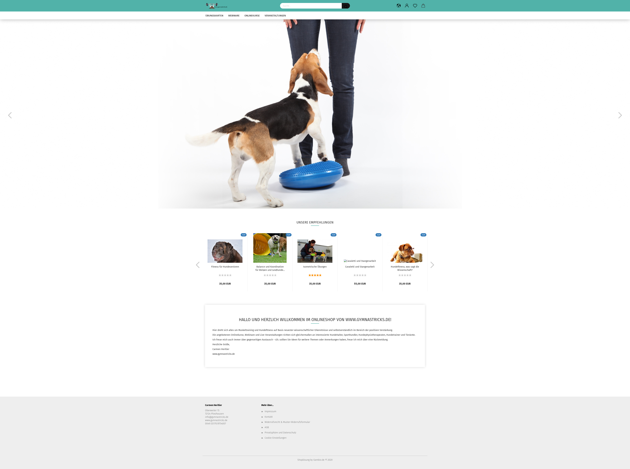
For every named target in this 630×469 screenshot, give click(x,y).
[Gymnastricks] (240, 5)
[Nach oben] (621, 464)
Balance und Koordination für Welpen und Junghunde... (270, 268)
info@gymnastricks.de (216, 417)
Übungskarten (214, 15)
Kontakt (269, 416)
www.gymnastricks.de (216, 420)
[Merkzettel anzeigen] (415, 5)
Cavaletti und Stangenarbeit (360, 266)
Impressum (270, 411)
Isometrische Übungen (315, 266)
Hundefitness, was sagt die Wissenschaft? (405, 268)
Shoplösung (303, 459)
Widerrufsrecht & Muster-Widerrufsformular (287, 422)
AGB (267, 427)
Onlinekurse (252, 15)
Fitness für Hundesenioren (225, 266)
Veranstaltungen (275, 15)
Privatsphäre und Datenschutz (280, 432)
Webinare (234, 15)
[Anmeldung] (407, 5)
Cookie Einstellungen (275, 437)
